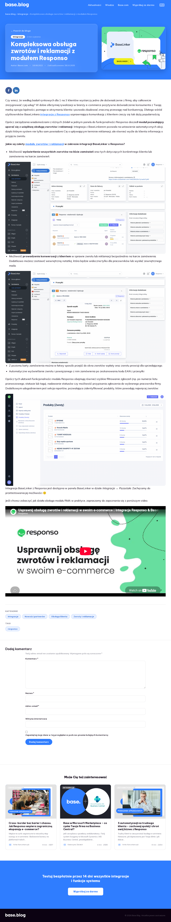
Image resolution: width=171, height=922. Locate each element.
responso (13, 629)
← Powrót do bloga (21, 30)
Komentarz (31, 658)
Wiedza (109, 5)
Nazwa (29, 693)
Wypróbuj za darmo (143, 5)
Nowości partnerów (35, 616)
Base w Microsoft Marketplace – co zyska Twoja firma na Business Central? (85, 826)
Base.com (123, 5)
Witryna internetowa (36, 718)
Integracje (23, 14)
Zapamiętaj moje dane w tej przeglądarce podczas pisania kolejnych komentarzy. (67, 735)
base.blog (10, 14)
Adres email (32, 706)
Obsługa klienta (59, 616)
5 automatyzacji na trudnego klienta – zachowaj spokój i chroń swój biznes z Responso (138, 826)
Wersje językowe (162, 5)
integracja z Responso (55, 114)
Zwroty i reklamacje (84, 616)
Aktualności (94, 5)
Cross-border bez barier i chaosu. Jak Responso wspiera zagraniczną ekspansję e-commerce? (30, 826)
